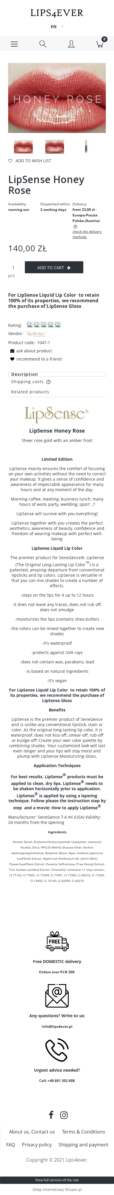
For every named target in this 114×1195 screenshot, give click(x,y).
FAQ (10, 1144)
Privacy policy (37, 1144)
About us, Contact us (32, 1132)
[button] (14, 43)
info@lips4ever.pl (57, 1026)
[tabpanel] (57, 658)
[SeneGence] (36, 333)
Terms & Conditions (83, 1132)
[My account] (71, 44)
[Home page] (57, 12)
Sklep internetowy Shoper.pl (57, 1189)
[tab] (57, 374)
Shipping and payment (83, 1144)
